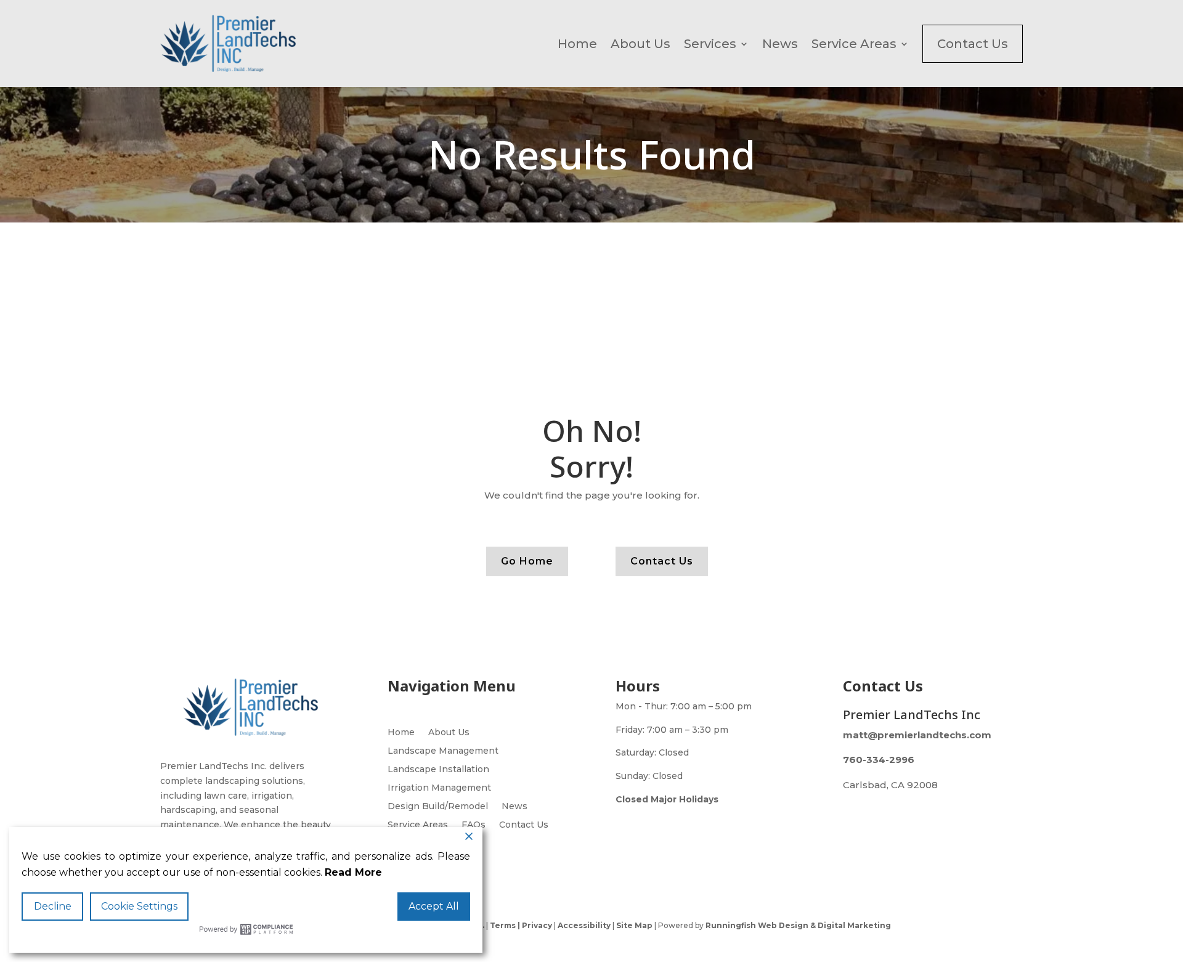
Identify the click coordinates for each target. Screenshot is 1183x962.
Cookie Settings (139, 906)
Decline (52, 906)
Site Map (634, 925)
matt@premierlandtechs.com (917, 735)
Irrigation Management (439, 788)
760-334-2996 (878, 759)
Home (577, 43)
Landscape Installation (438, 770)
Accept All (434, 906)
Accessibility (584, 925)
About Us (640, 43)
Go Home (527, 561)
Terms (503, 925)
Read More (353, 872)
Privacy (536, 925)
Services (710, 43)
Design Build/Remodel (438, 807)
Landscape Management (443, 751)
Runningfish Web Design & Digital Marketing (798, 925)
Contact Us (972, 43)
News (780, 43)
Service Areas (853, 43)
